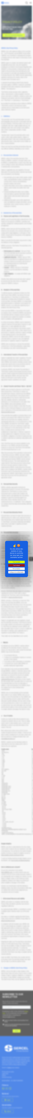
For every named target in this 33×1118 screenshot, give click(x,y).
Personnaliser (16, 569)
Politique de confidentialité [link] (16, 572)
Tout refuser (16, 565)
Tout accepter (16, 562)
